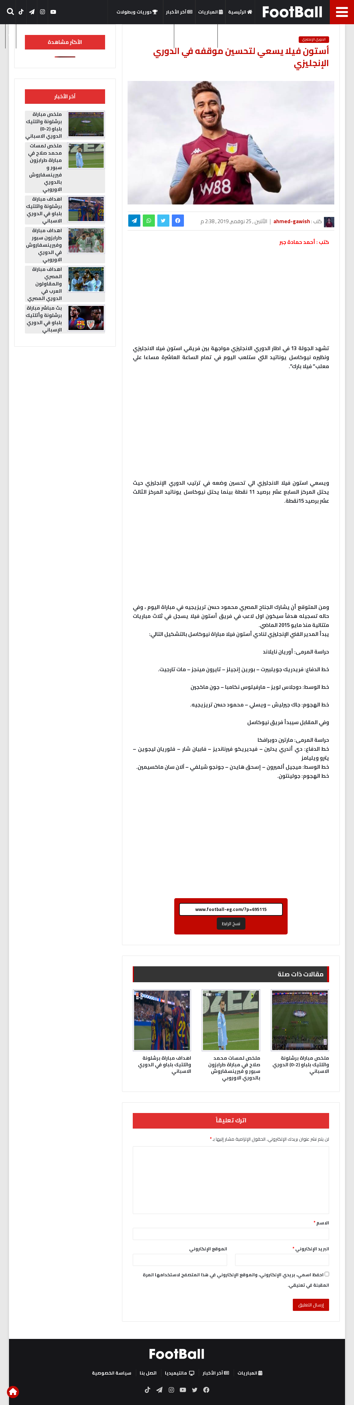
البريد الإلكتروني (310, 1248)
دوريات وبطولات (134, 12)
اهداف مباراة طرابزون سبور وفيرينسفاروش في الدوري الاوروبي (44, 245)
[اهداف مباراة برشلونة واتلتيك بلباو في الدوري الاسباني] (162, 1020)
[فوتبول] (293, 12)
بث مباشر (161, 35)
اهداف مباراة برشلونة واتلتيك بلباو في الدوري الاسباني (164, 1064)
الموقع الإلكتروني (208, 1248)
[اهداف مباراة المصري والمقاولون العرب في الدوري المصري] (86, 279)
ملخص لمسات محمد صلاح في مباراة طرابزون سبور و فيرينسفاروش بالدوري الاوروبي (234, 1067)
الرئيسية (237, 12)
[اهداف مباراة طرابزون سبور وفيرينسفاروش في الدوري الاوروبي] (86, 240)
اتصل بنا (148, 1373)
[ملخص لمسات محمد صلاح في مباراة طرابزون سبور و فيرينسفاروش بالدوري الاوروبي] (231, 1020)
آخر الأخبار (176, 12)
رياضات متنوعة (236, 35)
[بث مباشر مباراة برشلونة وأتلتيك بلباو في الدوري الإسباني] (86, 317)
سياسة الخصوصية (111, 1373)
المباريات (208, 12)
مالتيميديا (194, 35)
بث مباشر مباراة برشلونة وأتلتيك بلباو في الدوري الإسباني (44, 318)
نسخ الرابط (231, 923)
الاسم (321, 1223)
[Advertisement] (230, 428)
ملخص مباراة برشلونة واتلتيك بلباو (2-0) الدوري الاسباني (300, 1064)
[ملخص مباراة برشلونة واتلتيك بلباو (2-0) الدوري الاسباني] (300, 1020)
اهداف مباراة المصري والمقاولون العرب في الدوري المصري (44, 284)
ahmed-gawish (291, 221)
